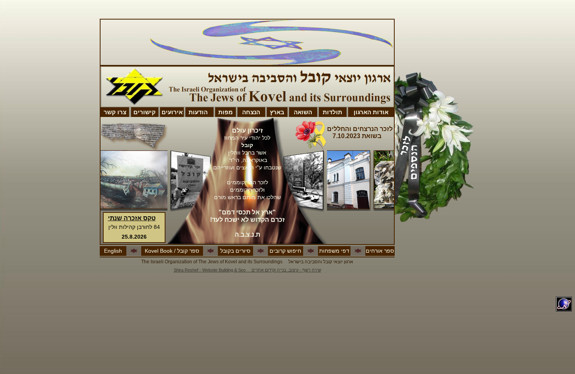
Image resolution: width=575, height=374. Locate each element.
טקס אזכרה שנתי (132, 218)
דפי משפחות (334, 251)
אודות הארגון (371, 112)
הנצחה (251, 112)
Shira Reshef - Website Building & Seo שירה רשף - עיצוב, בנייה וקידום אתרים (247, 270)
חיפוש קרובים (285, 251)
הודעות (198, 112)
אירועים (172, 112)
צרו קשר (115, 112)
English (113, 251)
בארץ (277, 112)
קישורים (144, 112)
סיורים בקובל (235, 251)
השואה (303, 112)
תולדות (332, 112)
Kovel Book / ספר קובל (172, 251)
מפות (225, 112)
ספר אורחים (380, 251)
